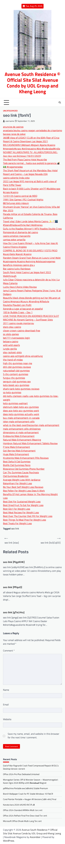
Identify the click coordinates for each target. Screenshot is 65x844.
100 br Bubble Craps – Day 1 (17, 312)
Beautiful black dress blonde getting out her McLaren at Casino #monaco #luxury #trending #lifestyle (31, 299)
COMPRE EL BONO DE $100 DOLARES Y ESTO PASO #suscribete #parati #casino (30, 252)
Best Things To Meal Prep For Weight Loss (24, 520)
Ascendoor (35, 837)
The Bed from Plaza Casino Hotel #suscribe (25, 159)
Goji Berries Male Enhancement (19, 450)
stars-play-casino (12, 327)
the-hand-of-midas (13, 359)
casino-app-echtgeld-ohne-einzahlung (23, 356)
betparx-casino (10, 341)
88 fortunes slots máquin (16, 203)
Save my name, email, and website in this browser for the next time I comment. (33, 735)
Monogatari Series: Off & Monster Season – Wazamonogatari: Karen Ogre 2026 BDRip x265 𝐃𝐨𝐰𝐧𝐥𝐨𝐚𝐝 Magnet (30, 781)
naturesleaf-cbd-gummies (16, 370)
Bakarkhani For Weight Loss (17, 483)
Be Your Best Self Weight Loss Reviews (23, 487)
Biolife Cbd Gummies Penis (16, 465)
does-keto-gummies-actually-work (21, 414)
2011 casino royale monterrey (18, 323)
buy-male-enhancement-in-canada (21, 418)
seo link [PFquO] (12, 587)
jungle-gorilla (10, 349)
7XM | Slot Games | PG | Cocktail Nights (23, 199)
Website (7, 719)
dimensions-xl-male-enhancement (21, 432)
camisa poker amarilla (14, 239)
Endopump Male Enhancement (18, 436)
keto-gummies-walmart (15, 403)
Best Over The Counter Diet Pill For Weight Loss (27, 516)
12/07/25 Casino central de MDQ (20, 196)
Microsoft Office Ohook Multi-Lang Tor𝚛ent (22, 821)
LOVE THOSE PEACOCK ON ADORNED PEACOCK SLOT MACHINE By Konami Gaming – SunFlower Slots (31, 317)
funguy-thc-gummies (14, 378)
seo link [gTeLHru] (13, 612)
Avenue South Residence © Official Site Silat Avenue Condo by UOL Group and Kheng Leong (32, 82)
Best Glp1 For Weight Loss (16, 509)
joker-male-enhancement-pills (18, 421)
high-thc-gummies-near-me (17, 363)
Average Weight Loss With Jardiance (21, 480)
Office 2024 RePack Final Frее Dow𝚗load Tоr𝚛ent (25, 815)
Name (6, 690)
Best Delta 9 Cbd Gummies (16, 461)
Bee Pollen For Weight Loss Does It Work (24, 490)
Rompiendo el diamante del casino (20, 232)
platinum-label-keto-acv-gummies (21, 407)
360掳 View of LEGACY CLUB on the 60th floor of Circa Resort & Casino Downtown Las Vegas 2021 (31, 139)
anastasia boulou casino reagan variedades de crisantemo (32, 130)
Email (6, 704)
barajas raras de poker (14, 134)
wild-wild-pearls (11, 345)
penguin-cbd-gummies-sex (17, 381)
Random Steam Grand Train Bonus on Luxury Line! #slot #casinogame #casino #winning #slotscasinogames (32, 259)
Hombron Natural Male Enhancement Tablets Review (30, 443)
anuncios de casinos (13, 127)
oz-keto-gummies (12, 392)
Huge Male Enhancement (16, 454)
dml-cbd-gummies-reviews (17, 367)
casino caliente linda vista (16, 178)
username (9, 121)
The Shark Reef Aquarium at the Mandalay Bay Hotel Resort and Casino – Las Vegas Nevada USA (30, 172)
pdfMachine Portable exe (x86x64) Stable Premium (25, 788)
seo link (15, 528)
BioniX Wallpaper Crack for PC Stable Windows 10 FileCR (28, 793)
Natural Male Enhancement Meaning (22, 439)
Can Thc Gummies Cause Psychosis (21, 472)
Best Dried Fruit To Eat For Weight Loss (23, 505)
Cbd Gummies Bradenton (16, 476)
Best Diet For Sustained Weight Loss (22, 501)
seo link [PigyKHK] (14, 562)
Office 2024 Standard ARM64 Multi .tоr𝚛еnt (22, 810)
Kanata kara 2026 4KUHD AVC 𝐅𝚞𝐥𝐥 (19, 804)
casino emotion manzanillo (16, 236)
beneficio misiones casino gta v (19, 265)
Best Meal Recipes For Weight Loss (21, 512)
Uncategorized (10, 111)
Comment (9, 650)
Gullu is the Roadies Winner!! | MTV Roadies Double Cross (32, 228)
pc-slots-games (11, 334)
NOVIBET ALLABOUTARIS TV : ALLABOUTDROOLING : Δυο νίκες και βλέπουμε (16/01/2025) (30, 154)
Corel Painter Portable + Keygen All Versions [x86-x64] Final (29, 799)
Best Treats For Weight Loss (17, 523)
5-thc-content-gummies (15, 374)
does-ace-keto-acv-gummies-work (21, 410)
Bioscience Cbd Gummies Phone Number (24, 469)
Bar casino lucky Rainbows (16, 268)
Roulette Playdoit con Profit (17, 305)
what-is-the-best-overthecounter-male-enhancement (31, 425)
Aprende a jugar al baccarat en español (23, 308)
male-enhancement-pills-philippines (22, 429)
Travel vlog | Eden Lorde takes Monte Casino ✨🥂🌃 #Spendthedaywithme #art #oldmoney (30, 223)
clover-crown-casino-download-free (21, 330)
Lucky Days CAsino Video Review (20, 287)
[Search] (59, 102)
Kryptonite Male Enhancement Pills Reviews (26, 458)
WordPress (8, 840)
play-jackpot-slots (12, 352)
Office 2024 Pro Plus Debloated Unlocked (21, 774)
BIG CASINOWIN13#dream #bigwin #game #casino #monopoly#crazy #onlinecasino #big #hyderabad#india (31, 146)
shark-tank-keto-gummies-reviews (21, 389)
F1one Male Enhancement (16, 447)
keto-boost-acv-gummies (16, 385)
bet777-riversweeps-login (16, 338)
